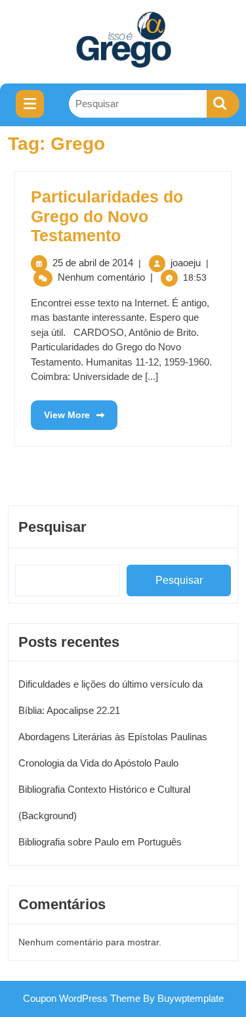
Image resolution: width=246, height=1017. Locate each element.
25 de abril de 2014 (92, 262)
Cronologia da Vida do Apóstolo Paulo (98, 763)
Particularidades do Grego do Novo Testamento (107, 216)
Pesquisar (52, 527)
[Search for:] (138, 104)
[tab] (29, 103)
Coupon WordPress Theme (81, 998)
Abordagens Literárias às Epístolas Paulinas (112, 736)
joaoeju (186, 262)
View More (60, 410)
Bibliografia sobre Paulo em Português (100, 841)
